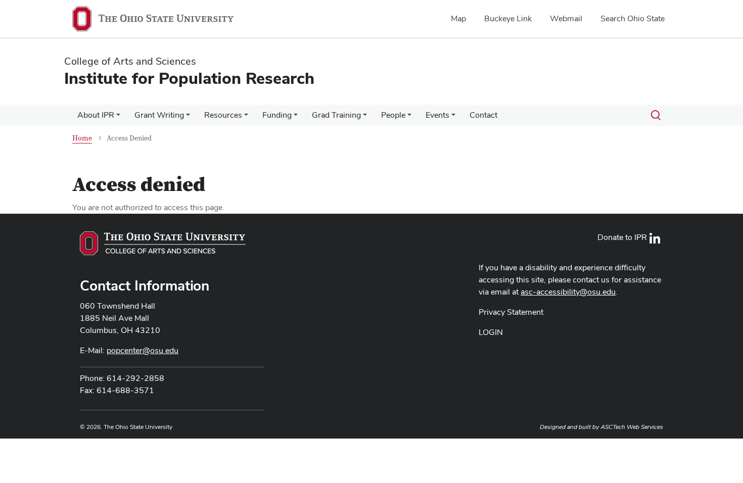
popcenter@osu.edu (142, 350)
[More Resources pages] (246, 118)
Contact (483, 115)
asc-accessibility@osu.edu (568, 291)
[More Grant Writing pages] (188, 118)
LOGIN (491, 332)
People (393, 115)
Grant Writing (159, 115)
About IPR (95, 115)
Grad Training (336, 115)
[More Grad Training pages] (365, 118)
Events (437, 115)
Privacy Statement (511, 312)
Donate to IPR (622, 237)
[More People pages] (409, 118)
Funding (277, 115)
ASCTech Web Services (631, 427)
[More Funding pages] (296, 118)
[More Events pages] (453, 118)
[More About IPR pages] (118, 118)
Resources (223, 115)
